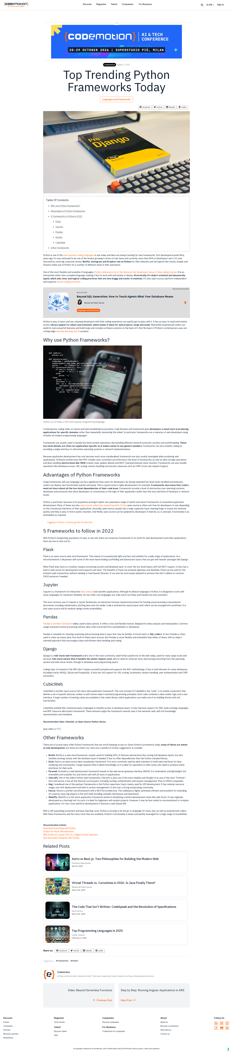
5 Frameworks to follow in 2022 (66, 216)
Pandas (59, 232)
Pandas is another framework (57, 623)
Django (58, 237)
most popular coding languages (78, 255)
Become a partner (10, 1034)
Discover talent (60, 1031)
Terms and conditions (152, 1049)
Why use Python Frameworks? (65, 205)
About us (164, 1022)
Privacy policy (138, 1049)
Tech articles (59, 1022)
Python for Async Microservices (58, 831)
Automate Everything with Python (59, 828)
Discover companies (110, 1022)
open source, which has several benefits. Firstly (103, 505)
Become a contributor (169, 1026)
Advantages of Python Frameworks (68, 211)
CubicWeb (60, 242)
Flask (58, 221)
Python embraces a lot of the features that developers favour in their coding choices (135, 272)
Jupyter (59, 226)
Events (6, 1022)
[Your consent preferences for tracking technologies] (228, 1049)
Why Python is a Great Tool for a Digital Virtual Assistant (70, 834)
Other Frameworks (60, 247)
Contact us (165, 1034)
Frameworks (62, 961)
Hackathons (8, 1038)
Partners (7, 1030)
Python (75, 961)
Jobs (56, 1035)
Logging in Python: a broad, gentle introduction (69, 522)
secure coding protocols (68, 281)
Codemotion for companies (113, 1031)
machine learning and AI (68, 331)
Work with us (165, 1030)
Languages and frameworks (116, 99)
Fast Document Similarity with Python (61, 838)
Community (8, 1026)
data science (87, 591)
